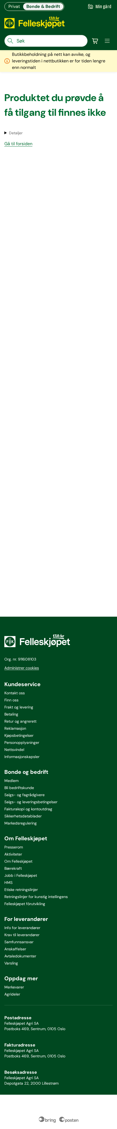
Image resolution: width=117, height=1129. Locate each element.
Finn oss (11, 700)
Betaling (11, 714)
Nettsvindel (14, 749)
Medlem (11, 780)
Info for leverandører (22, 927)
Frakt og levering (18, 707)
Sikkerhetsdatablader (23, 816)
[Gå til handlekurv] (95, 40)
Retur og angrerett (20, 721)
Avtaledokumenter (20, 956)
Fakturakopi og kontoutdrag (28, 809)
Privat (14, 6)
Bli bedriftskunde (19, 787)
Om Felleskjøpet (18, 861)
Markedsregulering (20, 823)
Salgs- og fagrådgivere (24, 794)
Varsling (11, 963)
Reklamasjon (15, 728)
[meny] (107, 40)
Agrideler (12, 994)
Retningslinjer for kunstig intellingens (36, 896)
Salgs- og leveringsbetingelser (30, 801)
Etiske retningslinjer (21, 889)
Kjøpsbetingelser (18, 735)
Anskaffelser (15, 949)
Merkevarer (14, 987)
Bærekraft (13, 868)
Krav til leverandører (21, 934)
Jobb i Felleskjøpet (20, 875)
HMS (8, 882)
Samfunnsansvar (18, 941)
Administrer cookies (21, 668)
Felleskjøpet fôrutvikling (24, 903)
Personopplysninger (21, 742)
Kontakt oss (14, 692)
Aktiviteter (13, 854)
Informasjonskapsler (21, 756)
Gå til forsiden (18, 144)
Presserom (13, 847)
